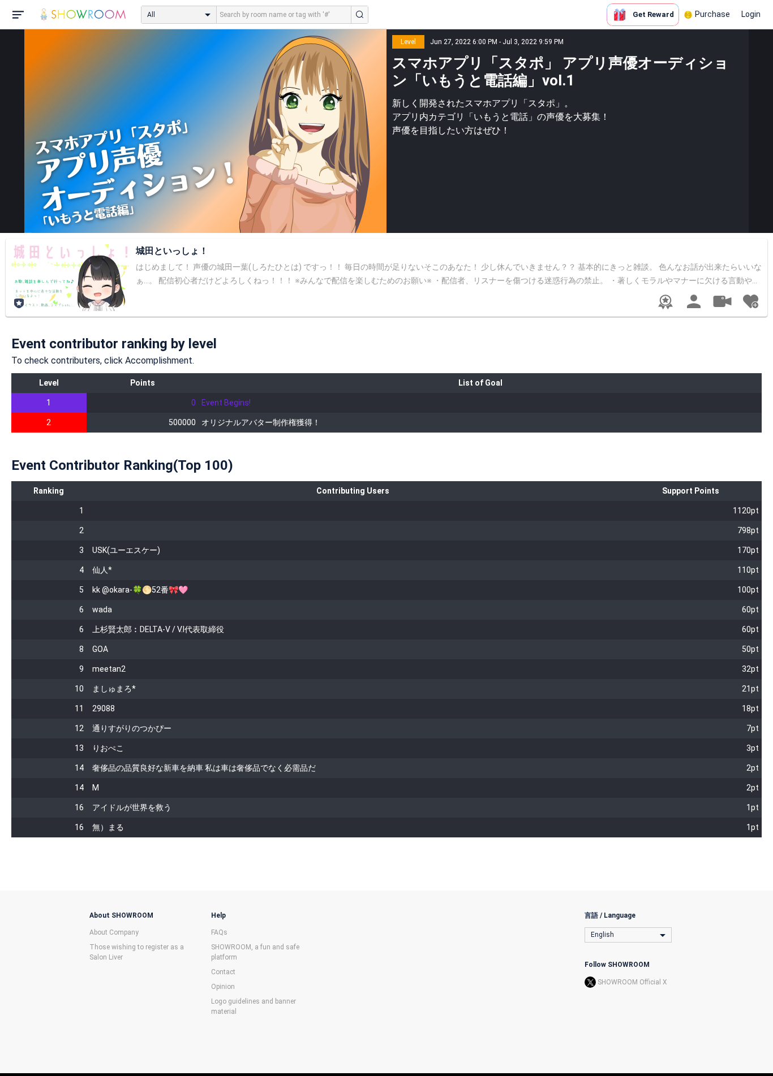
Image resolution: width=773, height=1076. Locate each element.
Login (751, 14)
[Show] (722, 301)
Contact (223, 972)
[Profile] (694, 301)
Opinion (223, 987)
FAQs (219, 932)
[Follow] (750, 301)
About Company (114, 932)
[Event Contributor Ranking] (665, 302)
